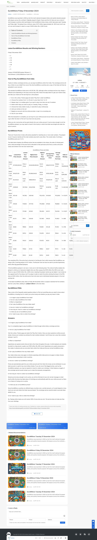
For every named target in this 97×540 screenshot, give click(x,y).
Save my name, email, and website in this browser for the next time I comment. (28, 522)
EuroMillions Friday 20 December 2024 (40, 450)
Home (8, 6)
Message (84, 90)
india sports (58, 2)
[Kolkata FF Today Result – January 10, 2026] (73, 172)
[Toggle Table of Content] (37, 30)
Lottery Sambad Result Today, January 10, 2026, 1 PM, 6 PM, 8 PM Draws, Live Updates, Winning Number (80, 99)
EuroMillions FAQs (16, 40)
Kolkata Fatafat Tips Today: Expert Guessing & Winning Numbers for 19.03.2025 (79, 38)
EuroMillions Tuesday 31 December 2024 (41, 436)
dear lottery (91, 2)
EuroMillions (29, 14)
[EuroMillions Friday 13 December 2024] (16, 482)
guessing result (34, 2)
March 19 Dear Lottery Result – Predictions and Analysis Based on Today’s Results (79, 18)
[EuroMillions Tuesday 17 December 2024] (16, 468)
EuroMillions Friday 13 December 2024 (40, 478)
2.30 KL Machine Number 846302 (83, 241)
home (18, 2)
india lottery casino (75, 2)
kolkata (9, 14)
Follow (76, 90)
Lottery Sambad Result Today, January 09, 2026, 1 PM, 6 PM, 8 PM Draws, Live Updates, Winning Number (80, 124)
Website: (50, 519)
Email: (30, 519)
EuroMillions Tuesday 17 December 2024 (41, 464)
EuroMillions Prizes (16, 38)
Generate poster (49, 538)
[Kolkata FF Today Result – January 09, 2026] (73, 198)
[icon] (76, 534)
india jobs (66, 2)
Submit (62, 522)
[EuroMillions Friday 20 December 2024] (16, 454)
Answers (13, 43)
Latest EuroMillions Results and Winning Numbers (24, 33)
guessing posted (25, 2)
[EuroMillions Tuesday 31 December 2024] (16, 440)
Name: (11, 519)
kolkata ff (42, 2)
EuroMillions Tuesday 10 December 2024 (41, 492)
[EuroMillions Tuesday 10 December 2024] (16, 496)
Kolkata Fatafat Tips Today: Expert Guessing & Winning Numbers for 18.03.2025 (79, 44)
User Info (84, 2)
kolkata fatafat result (30, 534)
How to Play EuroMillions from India (20, 35)
